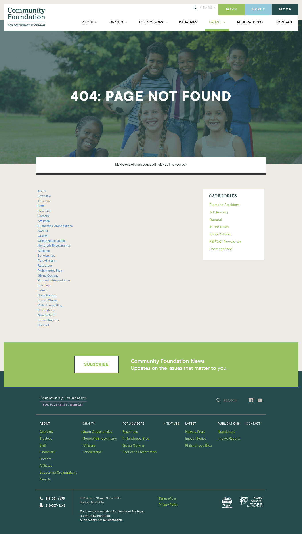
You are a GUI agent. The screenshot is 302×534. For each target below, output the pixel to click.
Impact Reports (48, 320)
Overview (44, 196)
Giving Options (48, 276)
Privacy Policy (168, 505)
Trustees (44, 201)
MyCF (285, 10)
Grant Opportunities (51, 241)
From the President (224, 205)
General (215, 220)
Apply (258, 10)
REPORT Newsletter (225, 242)
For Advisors (151, 23)
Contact (284, 23)
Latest (215, 23)
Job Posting (218, 213)
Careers (43, 216)
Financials (44, 211)
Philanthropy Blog (50, 271)
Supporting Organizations (55, 226)
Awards (43, 231)
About (88, 23)
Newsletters (46, 315)
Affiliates (44, 221)
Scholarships (46, 256)
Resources (45, 266)
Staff (41, 206)
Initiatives (188, 23)
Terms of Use (168, 499)
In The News (219, 227)
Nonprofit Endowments (54, 246)
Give (231, 10)
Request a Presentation (54, 280)
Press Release (220, 234)
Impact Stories (48, 300)
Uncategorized (220, 249)
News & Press (47, 296)
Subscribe (96, 364)
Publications (249, 23)
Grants (116, 23)
